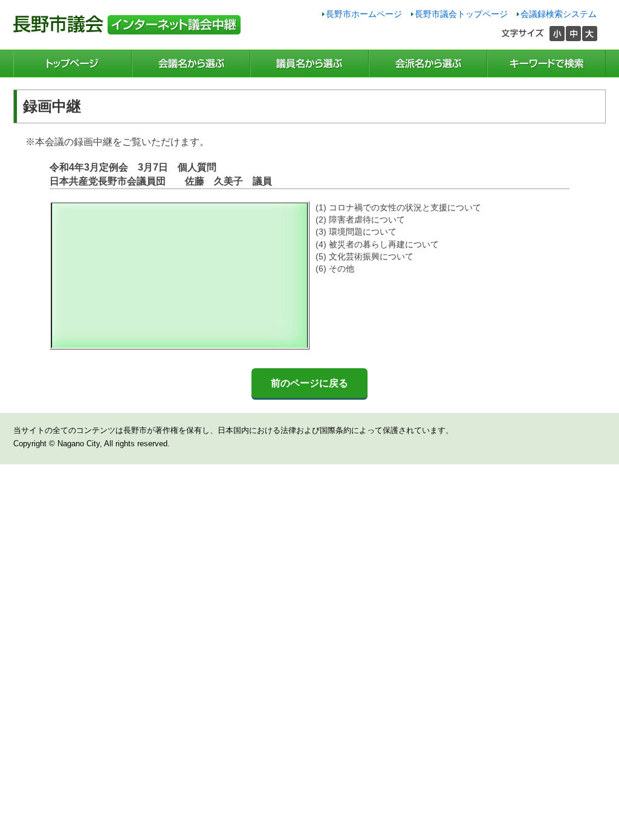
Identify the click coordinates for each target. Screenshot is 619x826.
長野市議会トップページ (461, 14)
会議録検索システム (558, 14)
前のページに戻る (309, 383)
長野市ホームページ (364, 14)
